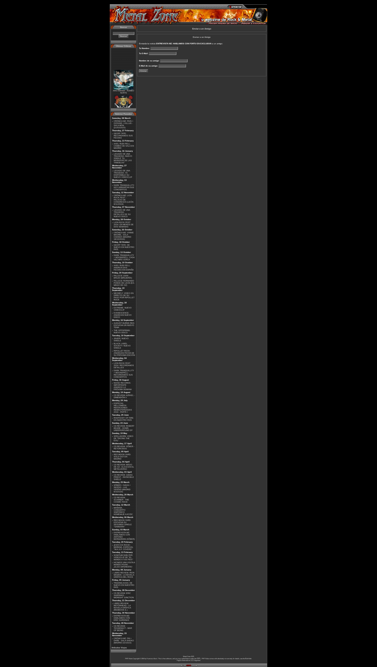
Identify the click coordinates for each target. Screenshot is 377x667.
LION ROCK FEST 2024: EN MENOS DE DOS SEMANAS (124, 224)
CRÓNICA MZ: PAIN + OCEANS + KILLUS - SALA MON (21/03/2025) (123, 124)
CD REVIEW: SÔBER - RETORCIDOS (124, 447)
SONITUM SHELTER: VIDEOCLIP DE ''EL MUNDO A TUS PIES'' (123, 557)
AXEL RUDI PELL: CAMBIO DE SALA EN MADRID (124, 146)
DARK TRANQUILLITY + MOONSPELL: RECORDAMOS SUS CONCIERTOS (124, 373)
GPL (199, 658)
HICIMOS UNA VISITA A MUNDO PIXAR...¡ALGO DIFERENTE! (124, 564)
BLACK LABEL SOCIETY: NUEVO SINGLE (122, 345)
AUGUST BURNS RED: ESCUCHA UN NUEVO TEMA (124, 325)
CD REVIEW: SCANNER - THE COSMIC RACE (121, 499)
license (248, 658)
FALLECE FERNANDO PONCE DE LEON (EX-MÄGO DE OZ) (124, 283)
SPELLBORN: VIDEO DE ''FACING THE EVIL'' (123, 438)
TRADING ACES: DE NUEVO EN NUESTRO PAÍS (124, 585)
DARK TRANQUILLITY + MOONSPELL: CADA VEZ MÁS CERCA (124, 257)
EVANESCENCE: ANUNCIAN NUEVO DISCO (123, 315)
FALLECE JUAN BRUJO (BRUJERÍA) (123, 277)
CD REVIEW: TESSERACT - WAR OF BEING (123, 628)
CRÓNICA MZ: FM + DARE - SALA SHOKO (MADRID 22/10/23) (124, 640)
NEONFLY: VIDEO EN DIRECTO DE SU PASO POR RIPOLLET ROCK (124, 296)
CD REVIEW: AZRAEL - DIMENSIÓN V (124, 396)
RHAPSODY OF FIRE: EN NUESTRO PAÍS (124, 419)
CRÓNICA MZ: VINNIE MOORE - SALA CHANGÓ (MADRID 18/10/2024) (124, 236)
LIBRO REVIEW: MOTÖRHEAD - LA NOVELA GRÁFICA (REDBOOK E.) (122, 606)
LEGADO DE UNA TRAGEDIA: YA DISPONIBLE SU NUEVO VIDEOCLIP (123, 174)
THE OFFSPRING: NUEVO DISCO (122, 331)
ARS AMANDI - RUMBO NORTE (123, 88)
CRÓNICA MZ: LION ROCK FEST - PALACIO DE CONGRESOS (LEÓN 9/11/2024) (123, 199)
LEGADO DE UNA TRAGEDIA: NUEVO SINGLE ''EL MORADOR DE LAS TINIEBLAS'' (123, 158)
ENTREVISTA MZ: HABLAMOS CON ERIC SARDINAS (122, 618)
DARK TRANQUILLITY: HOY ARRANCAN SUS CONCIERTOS (124, 187)
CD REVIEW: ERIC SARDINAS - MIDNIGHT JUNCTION (124, 595)
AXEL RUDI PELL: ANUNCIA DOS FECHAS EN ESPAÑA (124, 267)
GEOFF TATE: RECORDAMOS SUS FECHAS (123, 135)
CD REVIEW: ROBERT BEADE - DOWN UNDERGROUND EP (124, 428)
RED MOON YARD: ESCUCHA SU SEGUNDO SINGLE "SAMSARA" (123, 523)
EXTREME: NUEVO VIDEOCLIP (123, 309)
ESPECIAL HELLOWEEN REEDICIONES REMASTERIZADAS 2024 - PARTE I (123, 407)
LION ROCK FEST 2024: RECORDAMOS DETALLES (124, 365)
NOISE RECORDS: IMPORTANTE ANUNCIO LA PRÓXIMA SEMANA (123, 386)
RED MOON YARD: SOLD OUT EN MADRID (122, 456)
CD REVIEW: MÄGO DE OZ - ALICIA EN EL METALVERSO (124, 467)
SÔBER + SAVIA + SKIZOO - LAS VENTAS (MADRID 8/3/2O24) (122, 488)
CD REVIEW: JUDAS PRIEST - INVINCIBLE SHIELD (124, 477)
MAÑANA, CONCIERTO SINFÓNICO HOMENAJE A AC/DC (123, 511)
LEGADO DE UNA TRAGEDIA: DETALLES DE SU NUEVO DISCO (122, 213)
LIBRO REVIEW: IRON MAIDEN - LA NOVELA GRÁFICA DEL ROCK (124, 575)
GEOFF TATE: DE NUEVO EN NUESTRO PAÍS (124, 247)
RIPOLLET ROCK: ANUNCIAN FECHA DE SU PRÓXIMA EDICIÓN (124, 353)
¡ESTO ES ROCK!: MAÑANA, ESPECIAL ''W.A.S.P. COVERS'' (123, 547)
